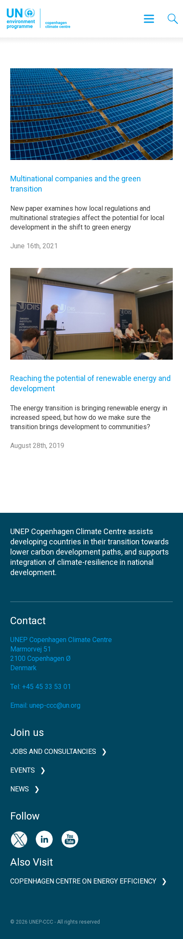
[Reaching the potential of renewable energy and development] (91, 320)
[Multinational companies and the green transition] (91, 120)
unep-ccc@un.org (54, 705)
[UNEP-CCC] (38, 19)
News (19, 789)
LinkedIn (44, 839)
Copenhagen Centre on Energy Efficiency (83, 881)
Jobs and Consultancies (53, 751)
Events (22, 770)
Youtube (69, 839)
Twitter (18, 839)
